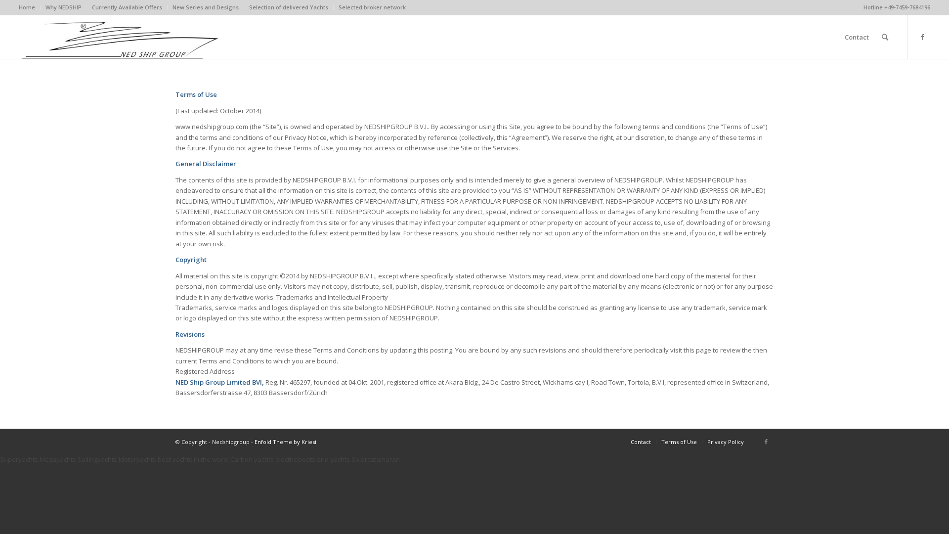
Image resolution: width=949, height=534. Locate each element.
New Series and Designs (206, 7)
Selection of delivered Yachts (288, 7)
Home (27, 7)
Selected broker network (372, 7)
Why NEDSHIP (63, 7)
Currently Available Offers (127, 7)
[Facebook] (922, 36)
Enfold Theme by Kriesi (285, 441)
